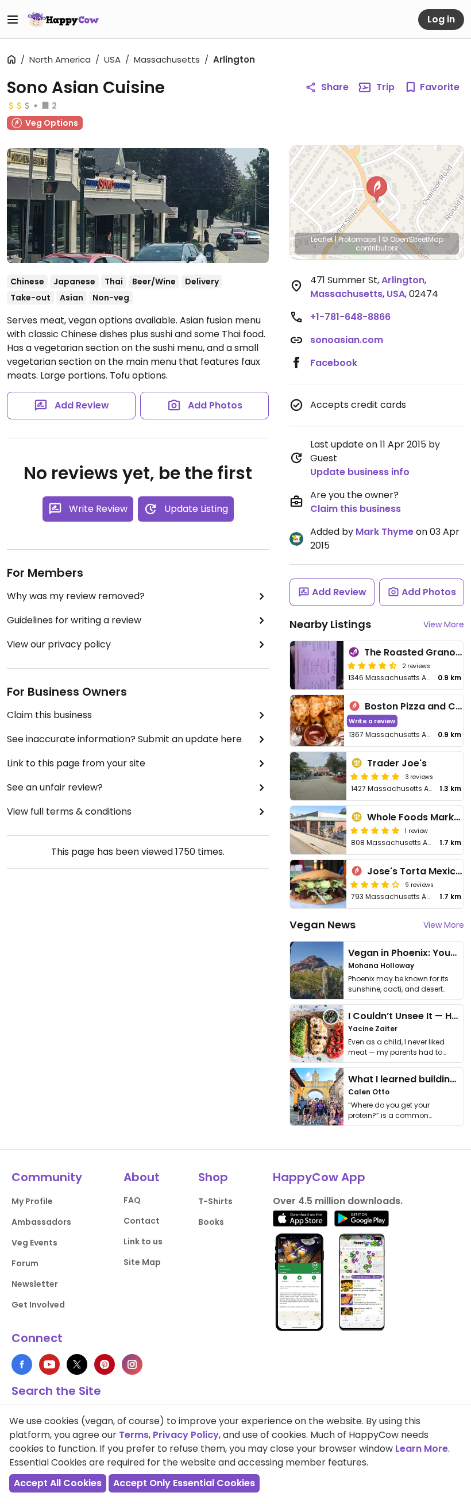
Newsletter (34, 1284)
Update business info (360, 472)
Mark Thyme (385, 531)
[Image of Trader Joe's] (318, 776)
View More (443, 624)
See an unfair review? (55, 787)
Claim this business (49, 715)
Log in (441, 19)
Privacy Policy (186, 1434)
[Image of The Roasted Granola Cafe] (316, 665)
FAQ (132, 1200)
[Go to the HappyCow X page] (77, 1364)
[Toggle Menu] (12, 19)
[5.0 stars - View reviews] (375, 776)
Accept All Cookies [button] (58, 1483)
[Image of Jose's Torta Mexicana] (318, 884)
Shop (213, 1177)
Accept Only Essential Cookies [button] (184, 1483)
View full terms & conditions (69, 811)
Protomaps (357, 239)
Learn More (421, 1448)
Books (211, 1222)
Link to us (143, 1241)
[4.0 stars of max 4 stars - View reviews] (375, 884)
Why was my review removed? (76, 596)
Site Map (142, 1262)
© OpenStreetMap (412, 239)
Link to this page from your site (76, 763)
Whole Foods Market (415, 817)
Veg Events (34, 1242)
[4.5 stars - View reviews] (372, 665)
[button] (376, 189)
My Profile (32, 1201)
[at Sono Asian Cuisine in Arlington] (138, 205)
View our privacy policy (59, 644)
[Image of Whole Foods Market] (318, 830)
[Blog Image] (316, 970)
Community (46, 1177)
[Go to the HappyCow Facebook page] (21, 1364)
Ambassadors (41, 1222)
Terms (134, 1434)
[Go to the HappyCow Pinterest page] (104, 1364)
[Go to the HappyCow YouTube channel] (49, 1364)
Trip (385, 87)
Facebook (333, 362)
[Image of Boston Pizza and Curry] (317, 720)
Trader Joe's (397, 763)
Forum (24, 1263)
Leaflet (322, 239)
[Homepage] (63, 19)
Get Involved (38, 1304)
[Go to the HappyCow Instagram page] (132, 1364)
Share (335, 87)
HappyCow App (319, 1177)
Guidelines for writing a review (74, 620)
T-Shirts (215, 1201)
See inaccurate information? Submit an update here (124, 739)
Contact (141, 1221)
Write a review (372, 720)
